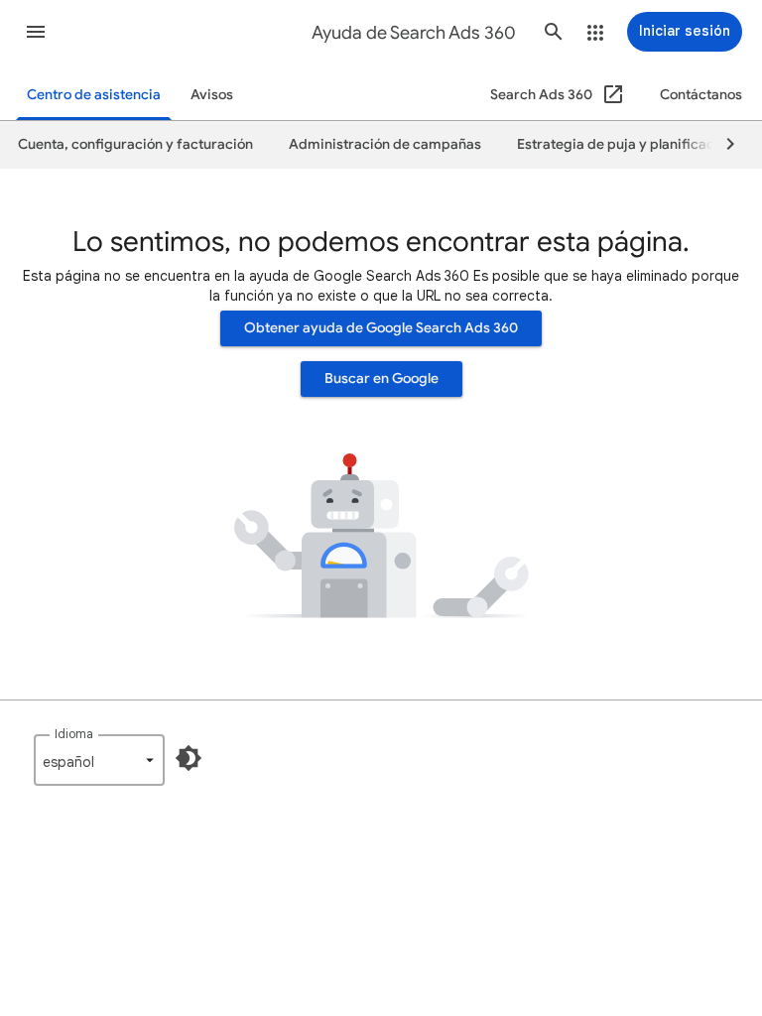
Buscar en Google (381, 378)
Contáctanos (701, 94)
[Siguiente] (721, 145)
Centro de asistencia (94, 94)
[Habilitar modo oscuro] (188, 758)
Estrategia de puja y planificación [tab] (625, 144)
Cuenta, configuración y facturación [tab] (135, 144)
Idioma (74, 733)
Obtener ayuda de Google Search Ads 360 (381, 327)
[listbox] (99, 760)
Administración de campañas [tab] (385, 144)
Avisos (211, 94)
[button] (36, 32)
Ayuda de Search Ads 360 (414, 33)
